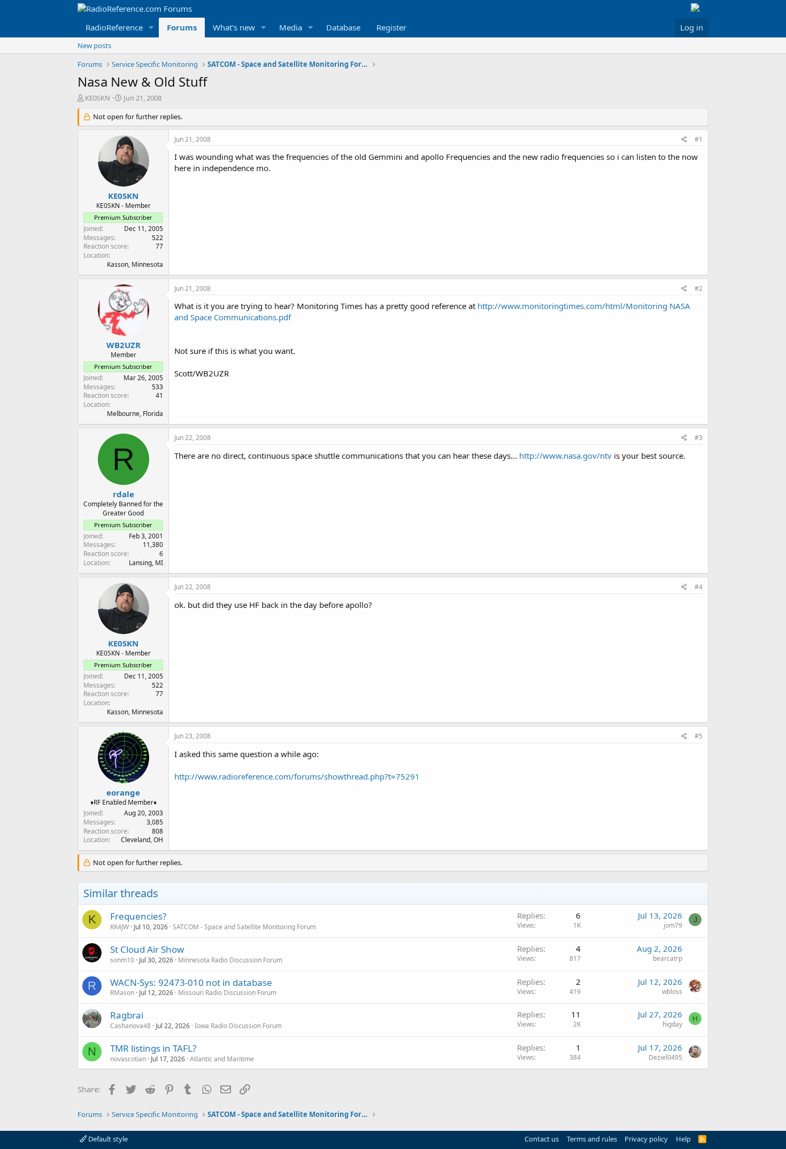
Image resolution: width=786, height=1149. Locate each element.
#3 (699, 437)
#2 (699, 288)
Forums (182, 27)
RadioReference (114, 27)
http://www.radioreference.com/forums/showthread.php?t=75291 (297, 776)
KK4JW (119, 926)
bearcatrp (667, 958)
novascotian (128, 1058)
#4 (699, 586)
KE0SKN (97, 98)
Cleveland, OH (142, 839)
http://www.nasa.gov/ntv (565, 455)
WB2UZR (123, 345)
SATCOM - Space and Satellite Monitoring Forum (244, 926)
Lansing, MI (146, 562)
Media (290, 27)
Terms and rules (592, 1139)
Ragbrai (126, 1015)
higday (672, 1024)
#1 (699, 139)
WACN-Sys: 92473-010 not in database (191, 982)
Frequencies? (138, 916)
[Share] (684, 140)
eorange (123, 792)
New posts (94, 45)
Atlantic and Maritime (222, 1058)
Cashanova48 (130, 1025)
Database (343, 27)
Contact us (542, 1139)
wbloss (672, 991)
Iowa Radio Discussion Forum (238, 1025)
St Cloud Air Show (147, 949)
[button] (151, 27)
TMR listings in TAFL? (153, 1048)
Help (683, 1139)
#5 (699, 736)
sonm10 (122, 960)
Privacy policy (646, 1139)
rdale (123, 494)
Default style (107, 1139)
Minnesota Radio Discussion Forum (230, 960)
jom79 (673, 925)
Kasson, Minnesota (135, 264)
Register (391, 27)
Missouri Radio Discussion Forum (227, 992)
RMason (122, 992)
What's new (234, 27)
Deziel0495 (665, 1057)
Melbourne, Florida (135, 413)
